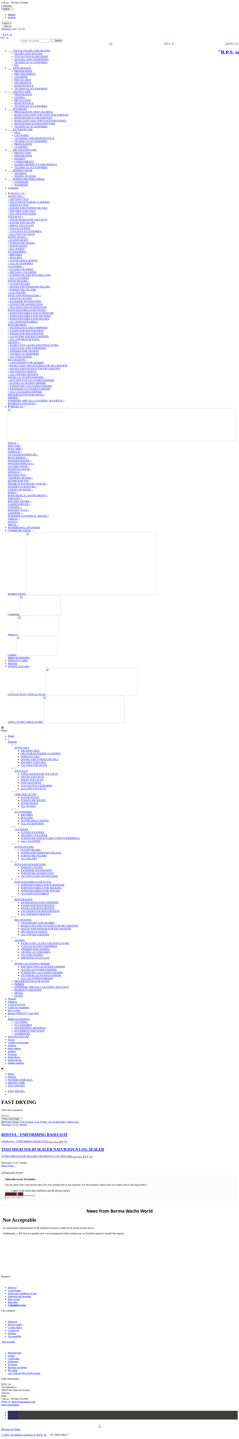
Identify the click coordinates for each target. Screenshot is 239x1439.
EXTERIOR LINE (20, 129)
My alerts (12, 1370)
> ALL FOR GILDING (20, 356)
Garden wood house (18, 1042)
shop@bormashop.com (23, 1401)
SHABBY (19, 158)
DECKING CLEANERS (34, 835)
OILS (17, 132)
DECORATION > (17, 359)
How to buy (14, 1010)
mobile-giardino (16, 1063)
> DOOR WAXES (17, 246)
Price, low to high (12, 1119)
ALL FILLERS (29, 858)
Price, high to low (70, 1121)
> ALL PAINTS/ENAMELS (23, 321)
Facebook (13, 1412)
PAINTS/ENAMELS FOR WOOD (32, 882)
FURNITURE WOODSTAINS (37, 873)
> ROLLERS (15, 257)
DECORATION (22, 82)
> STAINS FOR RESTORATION (26, 330)
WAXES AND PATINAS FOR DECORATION (46, 928)
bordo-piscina (15, 1060)
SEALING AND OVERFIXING (31, 59)
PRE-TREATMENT (25, 74)
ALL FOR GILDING (32, 955)
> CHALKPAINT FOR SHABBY (26, 362)
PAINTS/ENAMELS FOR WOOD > (27, 310)
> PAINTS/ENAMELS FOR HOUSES (28, 319)
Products (12, 742)
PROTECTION (22, 79)
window (12, 1051)
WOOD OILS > (16, 196)
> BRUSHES (15, 254)
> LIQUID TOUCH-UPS (21, 222)
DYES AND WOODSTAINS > (24, 295)
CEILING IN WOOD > (20, 489)
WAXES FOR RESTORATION (38, 908)
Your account (8, 1341)
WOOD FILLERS (24, 847)
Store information (10, 1404)
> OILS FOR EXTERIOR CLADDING (29, 202)
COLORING (21, 77)
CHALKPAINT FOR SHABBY (38, 922)
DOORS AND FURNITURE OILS (39, 759)
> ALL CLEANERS (18, 278)
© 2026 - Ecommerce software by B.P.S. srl (24, 1434)
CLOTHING (21, 1022)
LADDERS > (15, 513)
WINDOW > (14, 472)
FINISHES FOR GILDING (35, 949)
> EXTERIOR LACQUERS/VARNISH (29, 389)
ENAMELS (20, 173)
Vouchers (12, 1364)
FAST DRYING (16, 1091)
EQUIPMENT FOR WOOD (29, 1031)
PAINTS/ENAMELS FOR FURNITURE (43, 885)
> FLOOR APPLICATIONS (23, 260)
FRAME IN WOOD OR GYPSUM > (27, 483)
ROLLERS (27, 817)
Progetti (12, 998)
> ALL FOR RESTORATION (24, 339)
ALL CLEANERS (30, 841)
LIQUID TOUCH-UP (32, 777)
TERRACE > (15, 451)
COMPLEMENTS (24, 161)
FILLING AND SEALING (28, 53)
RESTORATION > (18, 324)
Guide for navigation (18, 1007)
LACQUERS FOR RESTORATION (40, 911)
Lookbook (13, 188)
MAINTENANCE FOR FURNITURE (34, 123)
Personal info (14, 1352)
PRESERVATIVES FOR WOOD (31, 981)
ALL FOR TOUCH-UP (33, 788)
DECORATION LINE (22, 150)
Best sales (13, 1302)
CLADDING (21, 147)
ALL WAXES (28, 806)
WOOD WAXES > (18, 237)
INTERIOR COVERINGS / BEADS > (28, 516)
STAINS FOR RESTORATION (38, 905)
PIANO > (13, 492)
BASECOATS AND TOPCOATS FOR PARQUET (41, 115)
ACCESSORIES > (18, 251)
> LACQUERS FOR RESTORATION (28, 336)
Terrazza (12, 1054)
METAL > (13, 524)
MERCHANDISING (19, 657)
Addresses (13, 1361)
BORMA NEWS (17, 594)
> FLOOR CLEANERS (20, 269)
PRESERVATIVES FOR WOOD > (26, 394)
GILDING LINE (19, 91)
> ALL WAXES (16, 248)
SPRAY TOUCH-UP (32, 779)
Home (11, 736)
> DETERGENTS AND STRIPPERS (28, 327)
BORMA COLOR (20, 170)
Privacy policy (15, 1324)
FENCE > (13, 443)
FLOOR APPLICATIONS (35, 820)
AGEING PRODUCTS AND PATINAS (35, 164)
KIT (16, 65)
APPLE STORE (25, 722)
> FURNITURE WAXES (21, 243)
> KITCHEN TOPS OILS (21, 211)
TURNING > (15, 507)
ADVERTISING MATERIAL (30, 1028)
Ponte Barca (14, 1057)
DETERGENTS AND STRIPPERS (40, 902)
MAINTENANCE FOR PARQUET (33, 117)
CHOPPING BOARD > (20, 478)
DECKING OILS (30, 750)
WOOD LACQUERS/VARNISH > (26, 377)
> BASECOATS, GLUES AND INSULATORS (33, 345)
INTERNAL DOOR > (19, 469)
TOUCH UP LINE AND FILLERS (29, 50)
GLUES (18, 995)
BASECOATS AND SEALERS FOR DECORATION (49, 925)
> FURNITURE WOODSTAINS (25, 304)
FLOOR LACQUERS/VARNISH (39, 969)
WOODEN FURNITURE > (22, 486)
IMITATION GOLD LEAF (35, 958)
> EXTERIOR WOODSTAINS (24, 301)
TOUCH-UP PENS (31, 782)
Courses (12, 654)
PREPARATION (23, 71)
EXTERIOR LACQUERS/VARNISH (41, 975)
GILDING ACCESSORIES (35, 952)
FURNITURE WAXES (33, 800)
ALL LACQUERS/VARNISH (37, 978)
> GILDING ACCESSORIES (23, 354)
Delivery (12, 1287)
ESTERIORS (21, 182)
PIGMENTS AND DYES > (22, 403)
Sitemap (12, 1333)
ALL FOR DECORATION (35, 934)
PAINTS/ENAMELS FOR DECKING (41, 887)
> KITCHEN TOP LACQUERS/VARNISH (31, 380)
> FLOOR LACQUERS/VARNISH (27, 383)
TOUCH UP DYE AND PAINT (31, 56)
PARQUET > (15, 498)
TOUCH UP (21, 771)
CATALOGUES (16, 1004)
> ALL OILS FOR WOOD (22, 213)
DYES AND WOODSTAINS (30, 864)
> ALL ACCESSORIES (20, 263)
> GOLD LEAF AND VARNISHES (27, 348)
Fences (11, 1039)
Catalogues (14, 614)
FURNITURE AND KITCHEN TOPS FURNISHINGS (50, 838)
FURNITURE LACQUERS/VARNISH (42, 972)
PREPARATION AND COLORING (33, 112)
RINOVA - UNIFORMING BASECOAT (34, 1134)
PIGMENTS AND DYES (27, 990)
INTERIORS (17, 109)
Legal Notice (14, 1290)
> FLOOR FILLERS (19, 284)
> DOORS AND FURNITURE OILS (27, 208)
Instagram (13, 1418)
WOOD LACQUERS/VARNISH (32, 963)
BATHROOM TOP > (19, 481)
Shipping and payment (19, 1296)
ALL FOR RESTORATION (36, 914)
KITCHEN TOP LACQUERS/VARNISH (43, 966)
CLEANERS (21, 829)
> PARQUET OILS (18, 205)
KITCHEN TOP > (17, 475)
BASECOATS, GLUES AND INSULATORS (45, 943)
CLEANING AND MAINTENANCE (34, 138)
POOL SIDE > (15, 448)
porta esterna (14, 1048)
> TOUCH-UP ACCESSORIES (24, 231)
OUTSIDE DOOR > (19, 466)
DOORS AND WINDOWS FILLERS (41, 852)
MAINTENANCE (24, 85)
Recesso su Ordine (17, 1367)
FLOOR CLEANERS (32, 832)
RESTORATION (19, 68)
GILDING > (14, 342)
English (12, 17)
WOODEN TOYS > (18, 510)
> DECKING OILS (18, 199)
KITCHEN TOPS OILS (33, 762)
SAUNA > (13, 521)
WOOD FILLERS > (18, 281)
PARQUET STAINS (32, 867)
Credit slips (13, 1358)
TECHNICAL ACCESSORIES (30, 62)
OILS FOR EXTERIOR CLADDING (41, 753)
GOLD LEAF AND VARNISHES (39, 946)
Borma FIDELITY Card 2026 (23, 1013)
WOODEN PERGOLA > (21, 463)
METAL (18, 993)
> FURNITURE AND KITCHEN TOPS (29, 275)
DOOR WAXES (29, 803)
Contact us (13, 1330)
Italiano (11, 14)
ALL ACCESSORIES (32, 823)
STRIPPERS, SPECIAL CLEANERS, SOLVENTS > (36, 400)
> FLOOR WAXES (18, 240)
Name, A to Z (20, 1121)
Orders (11, 1355)
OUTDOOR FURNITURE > (23, 454)
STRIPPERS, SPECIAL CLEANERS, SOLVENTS (41, 987)
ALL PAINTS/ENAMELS (35, 893)
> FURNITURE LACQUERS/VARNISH (30, 386)
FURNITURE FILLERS (34, 855)
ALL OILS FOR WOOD (34, 765)
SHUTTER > (15, 446)
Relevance (7, 1121)
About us (13, 634)
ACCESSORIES (23, 812)
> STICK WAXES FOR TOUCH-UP (27, 219)
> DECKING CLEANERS (22, 272)
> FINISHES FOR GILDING (23, 351)
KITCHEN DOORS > (19, 501)
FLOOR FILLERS (31, 850)
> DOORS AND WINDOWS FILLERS (29, 286)
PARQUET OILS (30, 756)
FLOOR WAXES (30, 797)
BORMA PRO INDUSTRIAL (26, 179)
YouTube (12, 1415)
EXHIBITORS (22, 1033)
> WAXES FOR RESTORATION (26, 333)
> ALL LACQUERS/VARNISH (25, 392)
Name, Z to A (34, 1121)
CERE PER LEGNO (25, 794)
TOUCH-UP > (15, 216)
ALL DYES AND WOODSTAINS (39, 876)
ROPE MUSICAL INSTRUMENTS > (28, 495)
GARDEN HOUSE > (19, 504)
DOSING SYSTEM (24, 176)
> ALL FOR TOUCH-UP (21, 234)
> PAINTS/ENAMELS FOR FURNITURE (31, 313)
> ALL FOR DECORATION (23, 374)
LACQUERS (21, 135)
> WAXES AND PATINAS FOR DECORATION (34, 368)
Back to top (8, 1165)
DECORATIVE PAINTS (34, 931)
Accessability (14, 1336)
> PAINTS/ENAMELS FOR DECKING (29, 316)
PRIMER (19, 984)
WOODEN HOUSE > (19, 460)
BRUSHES (27, 814)
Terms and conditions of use (22, 1293)
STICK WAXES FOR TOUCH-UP (39, 774)
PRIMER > (14, 397)
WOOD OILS (21, 747)
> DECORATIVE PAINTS (22, 371)
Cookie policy (15, 1327)
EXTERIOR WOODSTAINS (36, 870)
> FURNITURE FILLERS (22, 289)
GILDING (19, 97)
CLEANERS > (16, 266)
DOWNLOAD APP (18, 1036)
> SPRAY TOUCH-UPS (21, 225)
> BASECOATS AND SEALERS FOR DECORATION (37, 365)
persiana (12, 1045)
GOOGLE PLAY (27, 694)
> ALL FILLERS (17, 292)
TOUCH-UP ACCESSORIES (36, 785)
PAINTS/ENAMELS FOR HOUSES (40, 890)
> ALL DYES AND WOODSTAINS (27, 307)
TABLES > (14, 519)
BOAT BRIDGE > (17, 457)
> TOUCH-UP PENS (19, 228)
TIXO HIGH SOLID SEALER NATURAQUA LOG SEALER (52, 1149)
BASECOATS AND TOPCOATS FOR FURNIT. (40, 120)
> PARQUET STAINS (20, 298)
